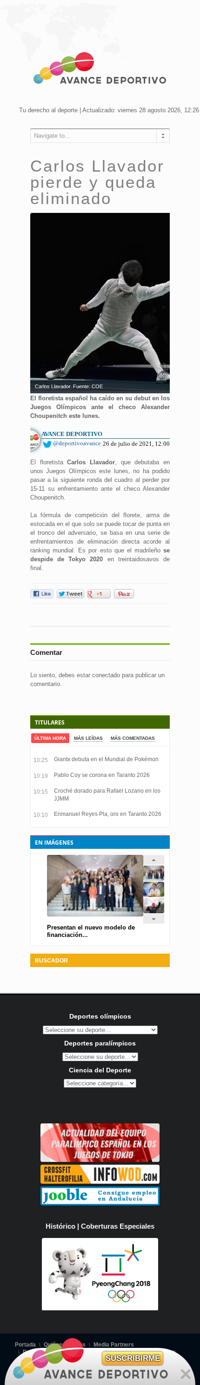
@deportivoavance (77, 443)
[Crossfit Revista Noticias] (100, 1181)
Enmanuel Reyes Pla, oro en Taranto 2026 (107, 814)
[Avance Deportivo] (100, 69)
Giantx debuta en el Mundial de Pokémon (106, 759)
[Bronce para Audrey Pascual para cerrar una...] (153, 911)
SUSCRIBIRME (133, 1358)
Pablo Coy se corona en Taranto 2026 (102, 775)
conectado (106, 675)
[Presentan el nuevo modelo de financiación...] (153, 878)
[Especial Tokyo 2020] (100, 1159)
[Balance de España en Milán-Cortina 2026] (153, 894)
